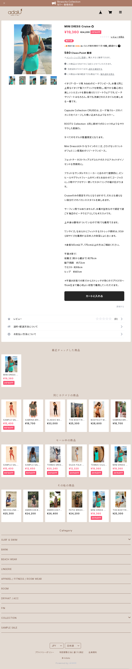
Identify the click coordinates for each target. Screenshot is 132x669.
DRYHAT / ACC (10, 598)
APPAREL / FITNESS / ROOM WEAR (21, 578)
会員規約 (93, 652)
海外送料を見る (107, 74)
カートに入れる (94, 296)
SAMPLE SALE (9, 627)
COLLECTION (9, 618)
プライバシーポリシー (44, 652)
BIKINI (4, 549)
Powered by (62, 663)
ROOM (5, 588)
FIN (3, 608)
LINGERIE (6, 569)
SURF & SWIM (9, 539)
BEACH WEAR (9, 559)
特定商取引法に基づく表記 (71, 652)
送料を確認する (96, 69)
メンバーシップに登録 (76, 57)
